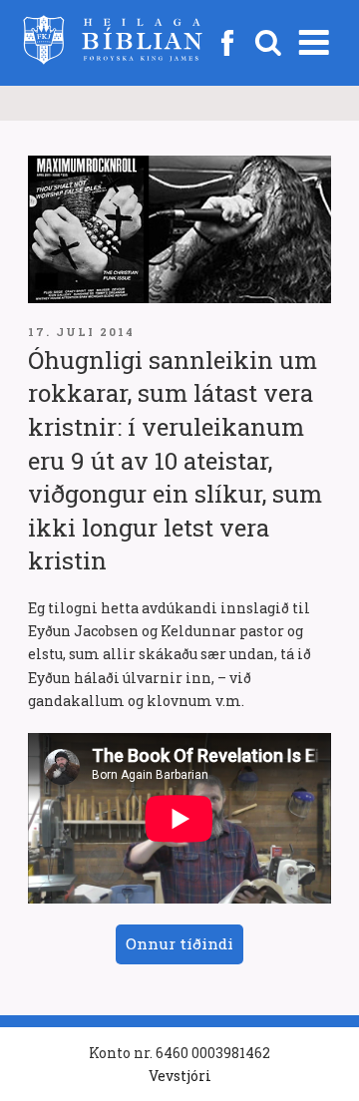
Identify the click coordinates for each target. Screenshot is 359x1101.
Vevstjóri (180, 1075)
